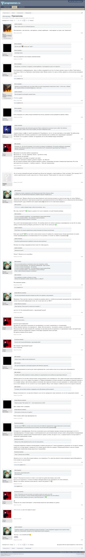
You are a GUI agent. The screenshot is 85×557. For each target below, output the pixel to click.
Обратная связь (63, 552)
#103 (82, 76)
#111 (82, 312)
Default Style (3, 552)
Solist (4, 154)
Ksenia (15, 102)
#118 (82, 504)
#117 (82, 483)
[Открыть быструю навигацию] (81, 12)
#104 (82, 100)
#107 (82, 165)
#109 (82, 256)
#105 (82, 117)
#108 (82, 182)
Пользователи (22, 6)
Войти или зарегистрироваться (75, 1)
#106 (82, 138)
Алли (4, 135)
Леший (4, 201)
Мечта (4, 34)
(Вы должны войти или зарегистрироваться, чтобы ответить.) (70, 544)
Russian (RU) (10, 552)
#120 (82, 539)
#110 (82, 284)
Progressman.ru (7, 6)
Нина (15, 464)
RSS (83, 552)
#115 (82, 418)
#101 (82, 32)
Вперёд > (32, 20)
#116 (82, 462)
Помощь (69, 552)
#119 (82, 518)
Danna (15, 168)
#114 (82, 395)
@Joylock (16, 98)
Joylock (27, 18)
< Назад (11, 20)
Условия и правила (80, 554)
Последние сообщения (7, 9)
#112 (82, 334)
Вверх (80, 552)
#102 (82, 59)
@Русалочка (17, 207)
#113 (82, 349)
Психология (11, 18)
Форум (14, 7)
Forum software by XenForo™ (12, 554)
